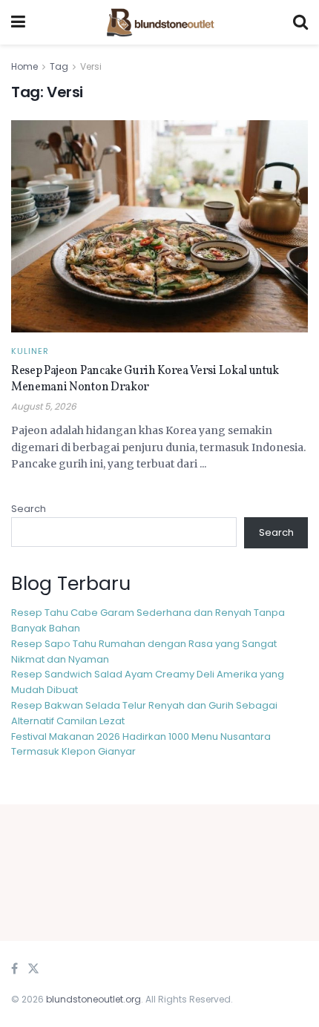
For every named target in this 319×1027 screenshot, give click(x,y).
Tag (59, 66)
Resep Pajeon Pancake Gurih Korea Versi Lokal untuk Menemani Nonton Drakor (145, 379)
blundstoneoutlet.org (93, 999)
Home (24, 66)
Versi (91, 66)
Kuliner (30, 351)
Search (28, 509)
